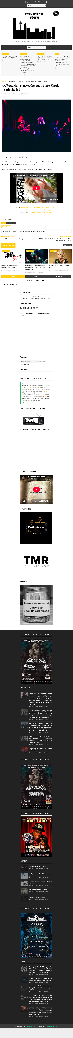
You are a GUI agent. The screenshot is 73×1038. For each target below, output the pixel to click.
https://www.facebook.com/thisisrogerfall (39, 210)
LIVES (57, 53)
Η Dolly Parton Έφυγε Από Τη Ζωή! (59, 266)
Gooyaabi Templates (52, 1026)
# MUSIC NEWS (11, 223)
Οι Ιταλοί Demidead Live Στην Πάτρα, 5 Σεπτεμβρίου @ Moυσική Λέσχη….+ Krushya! (40, 987)
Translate (27, 364)
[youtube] (46, 1)
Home (4, 81)
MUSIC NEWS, (26, 94)
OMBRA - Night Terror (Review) (38, 866)
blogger (13, 276)
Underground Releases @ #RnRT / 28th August (10, 57)
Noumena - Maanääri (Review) (38, 889)
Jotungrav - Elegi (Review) (37, 897)
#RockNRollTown (26, 398)
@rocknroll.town (26, 385)
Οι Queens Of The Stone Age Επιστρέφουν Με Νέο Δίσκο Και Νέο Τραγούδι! (44, 57)
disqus (36, 276)
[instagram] (39, 1)
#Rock (42, 398)
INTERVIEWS (23, 53)
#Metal (46, 398)
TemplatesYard (31, 1026)
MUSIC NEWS (6, 53)
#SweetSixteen (36, 398)
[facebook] (35, 1)
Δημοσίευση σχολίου (10, 284)
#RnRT (48, 396)
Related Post (8, 245)
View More (68, 245)
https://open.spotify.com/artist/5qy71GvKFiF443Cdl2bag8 (39, 207)
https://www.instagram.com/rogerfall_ (40, 212)
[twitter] (42, 1)
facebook (59, 276)
